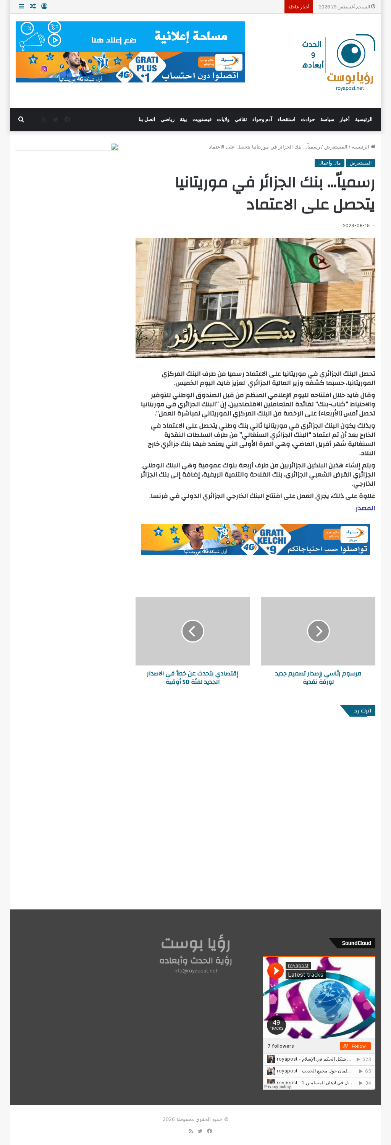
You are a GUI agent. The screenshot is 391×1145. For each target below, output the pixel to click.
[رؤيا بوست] (338, 63)
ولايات (223, 119)
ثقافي (241, 119)
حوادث (308, 119)
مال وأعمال (329, 163)
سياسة (327, 119)
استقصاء (287, 119)
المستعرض (335, 147)
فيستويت (202, 119)
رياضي (167, 119)
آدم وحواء (262, 119)
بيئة (183, 119)
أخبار (345, 119)
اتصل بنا (147, 119)
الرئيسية (364, 119)
